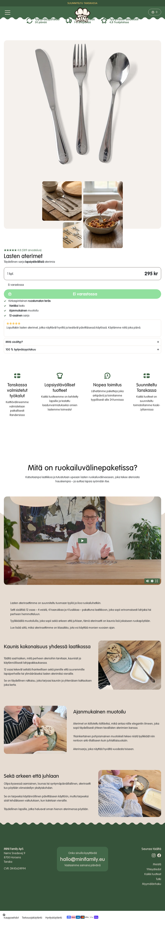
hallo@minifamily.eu (82, 859)
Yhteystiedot (153, 869)
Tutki (158, 879)
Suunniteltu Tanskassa (82, 3)
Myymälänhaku (151, 884)
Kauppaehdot (11, 917)
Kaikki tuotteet (152, 874)
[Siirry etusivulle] (82, 16)
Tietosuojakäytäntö (32, 917)
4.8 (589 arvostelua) (22, 250)
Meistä (157, 864)
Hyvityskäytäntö (53, 917)
